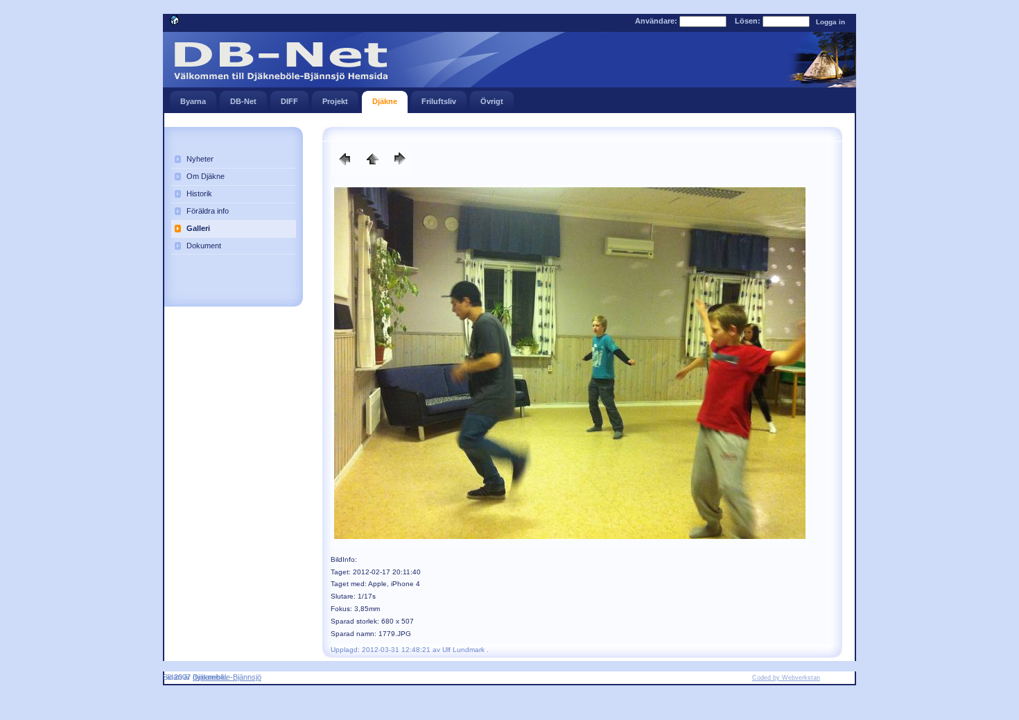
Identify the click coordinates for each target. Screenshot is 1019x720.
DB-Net (243, 101)
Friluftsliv (438, 101)
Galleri (198, 228)
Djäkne (384, 101)
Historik (199, 193)
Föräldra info (207, 211)
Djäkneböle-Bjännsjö (227, 677)
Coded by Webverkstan (786, 677)
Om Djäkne (205, 176)
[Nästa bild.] (344, 167)
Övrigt (491, 101)
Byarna (193, 101)
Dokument (203, 245)
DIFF (289, 101)
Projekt (335, 101)
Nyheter (200, 159)
